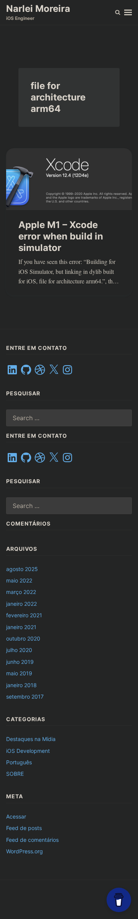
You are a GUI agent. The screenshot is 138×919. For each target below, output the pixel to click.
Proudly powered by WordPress (46, 896)
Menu (128, 12)
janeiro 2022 (21, 603)
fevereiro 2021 (24, 615)
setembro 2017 (25, 696)
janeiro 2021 (21, 627)
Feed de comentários (32, 839)
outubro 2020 (23, 638)
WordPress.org (24, 851)
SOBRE (15, 773)
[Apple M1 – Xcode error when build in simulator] (69, 179)
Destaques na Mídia (31, 739)
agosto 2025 (22, 569)
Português (19, 762)
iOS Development (28, 750)
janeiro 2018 (21, 685)
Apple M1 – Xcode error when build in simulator (60, 236)
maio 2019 (19, 673)
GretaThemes (68, 903)
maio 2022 (19, 580)
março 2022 (21, 592)
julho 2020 (19, 650)
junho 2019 (20, 662)
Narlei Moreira (38, 8)
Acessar (16, 816)
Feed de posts (24, 828)
